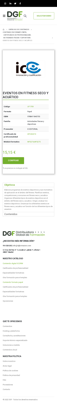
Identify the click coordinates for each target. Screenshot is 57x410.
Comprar (13, 160)
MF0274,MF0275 (34, 142)
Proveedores (8, 385)
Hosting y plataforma (11, 331)
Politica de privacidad (11, 375)
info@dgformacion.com (22, 246)
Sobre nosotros (9, 361)
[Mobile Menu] (5, 16)
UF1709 (30, 107)
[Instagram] (5, 3)
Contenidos (7, 326)
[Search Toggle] (25, 16)
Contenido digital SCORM (13, 263)
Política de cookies (10, 371)
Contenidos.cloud (10, 350)
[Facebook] (20, 3)
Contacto (6, 389)
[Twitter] (15, 3)
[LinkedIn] (10, 3)
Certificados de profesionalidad (15, 268)
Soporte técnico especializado (15, 340)
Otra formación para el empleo (15, 277)
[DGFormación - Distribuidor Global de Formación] (14, 15)
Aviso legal (7, 366)
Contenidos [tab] (10, 214)
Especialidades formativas (13, 273)
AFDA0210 (31, 134)
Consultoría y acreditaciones (14, 336)
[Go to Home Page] (4, 29)
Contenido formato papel (13, 282)
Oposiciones (8, 301)
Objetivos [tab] (9, 184)
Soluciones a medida (11, 345)
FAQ (4, 380)
